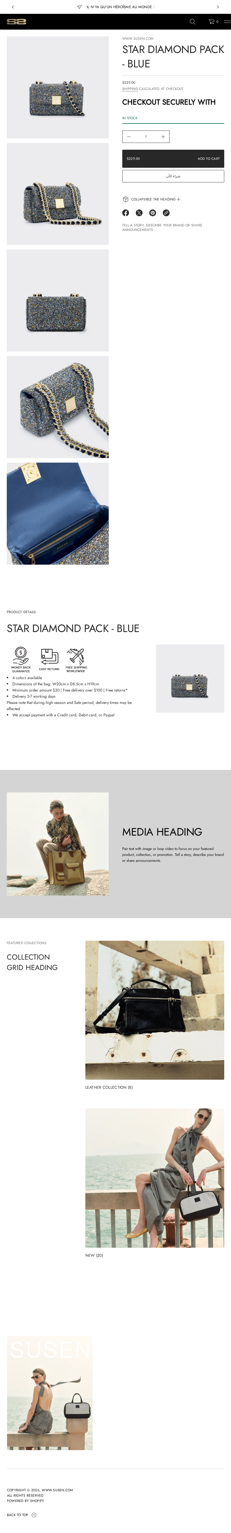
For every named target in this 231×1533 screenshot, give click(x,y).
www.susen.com (138, 38)
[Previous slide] (13, 7)
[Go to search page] (192, 22)
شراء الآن (173, 176)
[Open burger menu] (227, 22)
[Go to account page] (202, 23)
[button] (192, 22)
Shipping (130, 88)
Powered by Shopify (25, 1500)
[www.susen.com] (16, 21)
